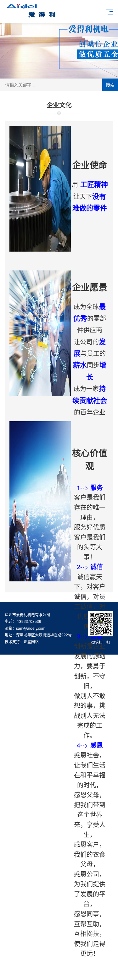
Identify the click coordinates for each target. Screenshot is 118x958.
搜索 (110, 84)
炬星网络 (31, 641)
